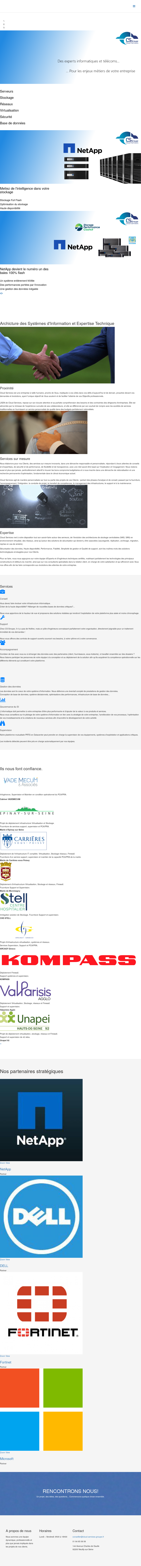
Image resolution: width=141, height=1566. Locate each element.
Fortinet (5, 1362)
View (8, 1162)
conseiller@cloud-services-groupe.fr (88, 1536)
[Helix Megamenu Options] (134, 6)
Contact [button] (70, 1500)
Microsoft (6, 1458)
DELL (4, 1265)
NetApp (5, 1169)
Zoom (2, 1162)
